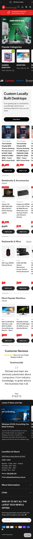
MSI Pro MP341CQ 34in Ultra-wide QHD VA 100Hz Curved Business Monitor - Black (8, 326)
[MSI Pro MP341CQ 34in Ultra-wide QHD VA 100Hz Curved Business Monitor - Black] (8, 310)
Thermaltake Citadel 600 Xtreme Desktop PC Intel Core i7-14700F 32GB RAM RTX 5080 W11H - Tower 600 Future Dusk (8, 152)
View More (16, 119)
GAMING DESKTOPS (6, 66)
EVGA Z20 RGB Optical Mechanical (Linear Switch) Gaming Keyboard (23, 267)
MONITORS (21, 65)
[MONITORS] (23, 56)
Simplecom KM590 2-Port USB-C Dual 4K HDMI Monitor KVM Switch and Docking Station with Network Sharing (23, 210)
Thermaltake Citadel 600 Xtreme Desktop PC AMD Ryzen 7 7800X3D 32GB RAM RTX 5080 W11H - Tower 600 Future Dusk (23, 152)
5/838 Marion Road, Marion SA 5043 (13, 456)
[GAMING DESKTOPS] (8, 56)
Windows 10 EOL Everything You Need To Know (15, 425)
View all (4, 183)
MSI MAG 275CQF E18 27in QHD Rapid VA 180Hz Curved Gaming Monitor (23, 325)
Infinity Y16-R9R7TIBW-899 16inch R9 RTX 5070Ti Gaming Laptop (7, 208)
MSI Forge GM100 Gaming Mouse (8, 264)
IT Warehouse (9, 534)
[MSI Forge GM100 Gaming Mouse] (8, 251)
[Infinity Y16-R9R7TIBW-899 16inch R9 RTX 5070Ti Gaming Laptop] (8, 193)
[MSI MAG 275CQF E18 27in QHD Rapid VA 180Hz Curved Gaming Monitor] (23, 310)
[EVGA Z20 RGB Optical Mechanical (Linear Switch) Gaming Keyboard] (23, 251)
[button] (26, 7)
